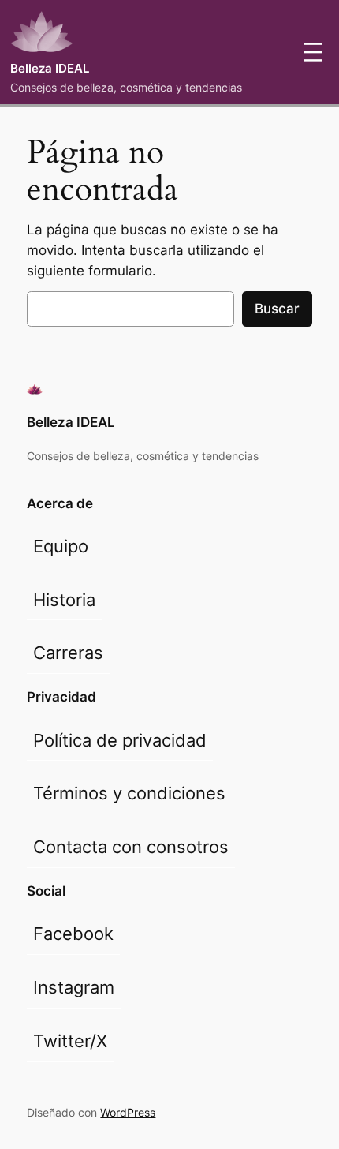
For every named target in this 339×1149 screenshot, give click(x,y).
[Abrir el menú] (313, 52)
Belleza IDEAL (49, 69)
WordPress (127, 1112)
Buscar (277, 308)
